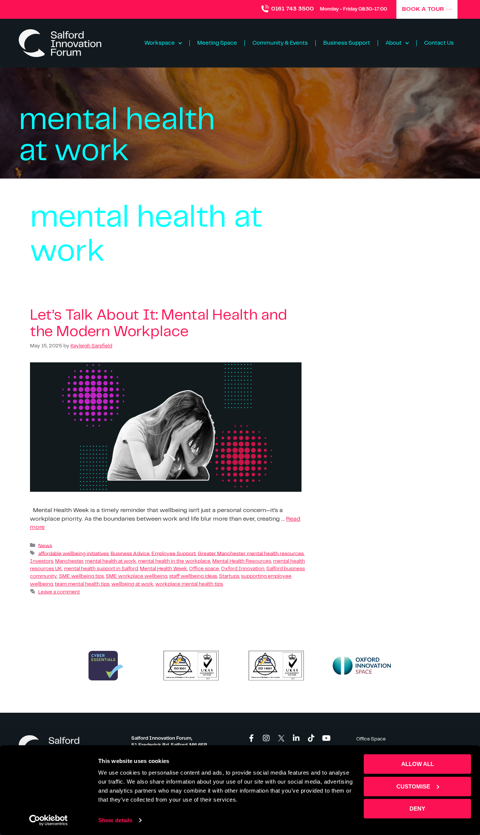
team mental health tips (82, 584)
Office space (204, 568)
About (394, 43)
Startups (229, 576)
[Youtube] (326, 738)
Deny (417, 808)
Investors (41, 561)
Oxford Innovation (242, 568)
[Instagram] (266, 738)
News (45, 545)
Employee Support (174, 553)
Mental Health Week (163, 568)
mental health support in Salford (101, 568)
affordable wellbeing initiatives (73, 553)
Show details (115, 820)
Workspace (159, 43)
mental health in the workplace (174, 561)
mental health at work (110, 561)
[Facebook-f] (251, 738)
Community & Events (280, 43)
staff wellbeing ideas (193, 576)
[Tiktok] (311, 738)
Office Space (371, 739)
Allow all (417, 764)
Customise (413, 786)
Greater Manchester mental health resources (251, 553)
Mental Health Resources (241, 561)
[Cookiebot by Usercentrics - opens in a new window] (48, 820)
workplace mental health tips (189, 584)
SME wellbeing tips (81, 576)
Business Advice (130, 553)
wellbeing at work (132, 584)
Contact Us (439, 43)
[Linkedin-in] (296, 738)
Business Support (346, 43)
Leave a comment (59, 592)
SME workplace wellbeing (136, 576)
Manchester (69, 561)
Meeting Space (217, 43)
